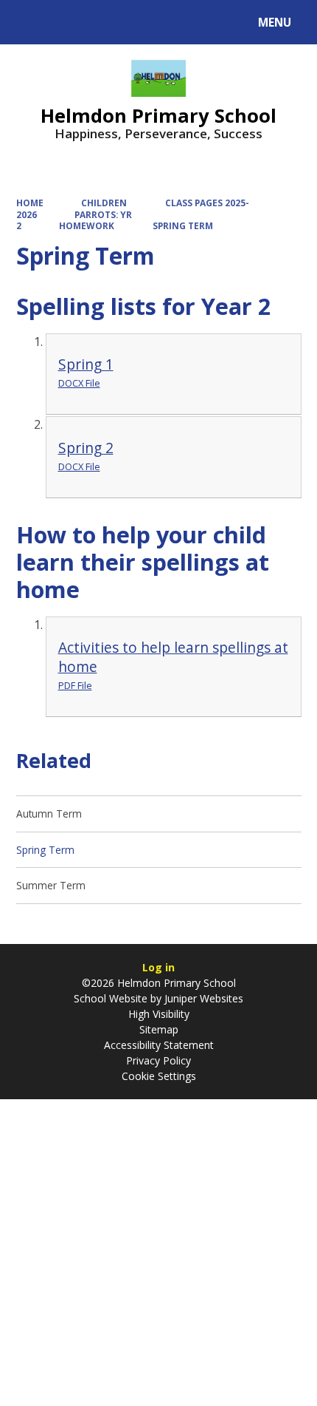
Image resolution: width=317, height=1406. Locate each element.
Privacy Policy (158, 1060)
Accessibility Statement (159, 1045)
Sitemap (158, 1029)
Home (29, 202)
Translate (126, 25)
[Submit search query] (185, 20)
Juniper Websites (202, 998)
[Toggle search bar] (29, 22)
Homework (86, 225)
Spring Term (183, 225)
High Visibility (158, 1014)
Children (104, 202)
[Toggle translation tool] (67, 22)
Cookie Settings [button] (159, 1076)
